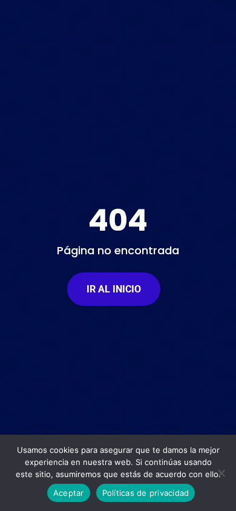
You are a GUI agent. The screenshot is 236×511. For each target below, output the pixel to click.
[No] (221, 473)
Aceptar (68, 493)
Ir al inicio (114, 289)
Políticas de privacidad (145, 493)
